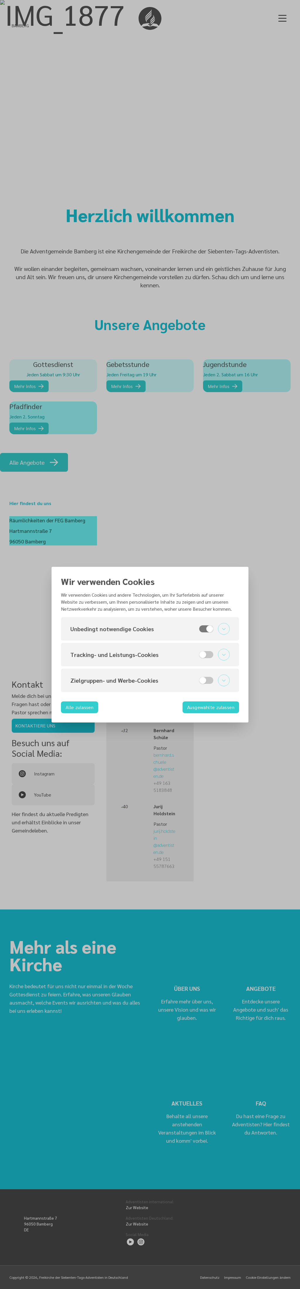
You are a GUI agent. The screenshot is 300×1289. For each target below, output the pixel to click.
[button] (150, 629)
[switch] (206, 628)
